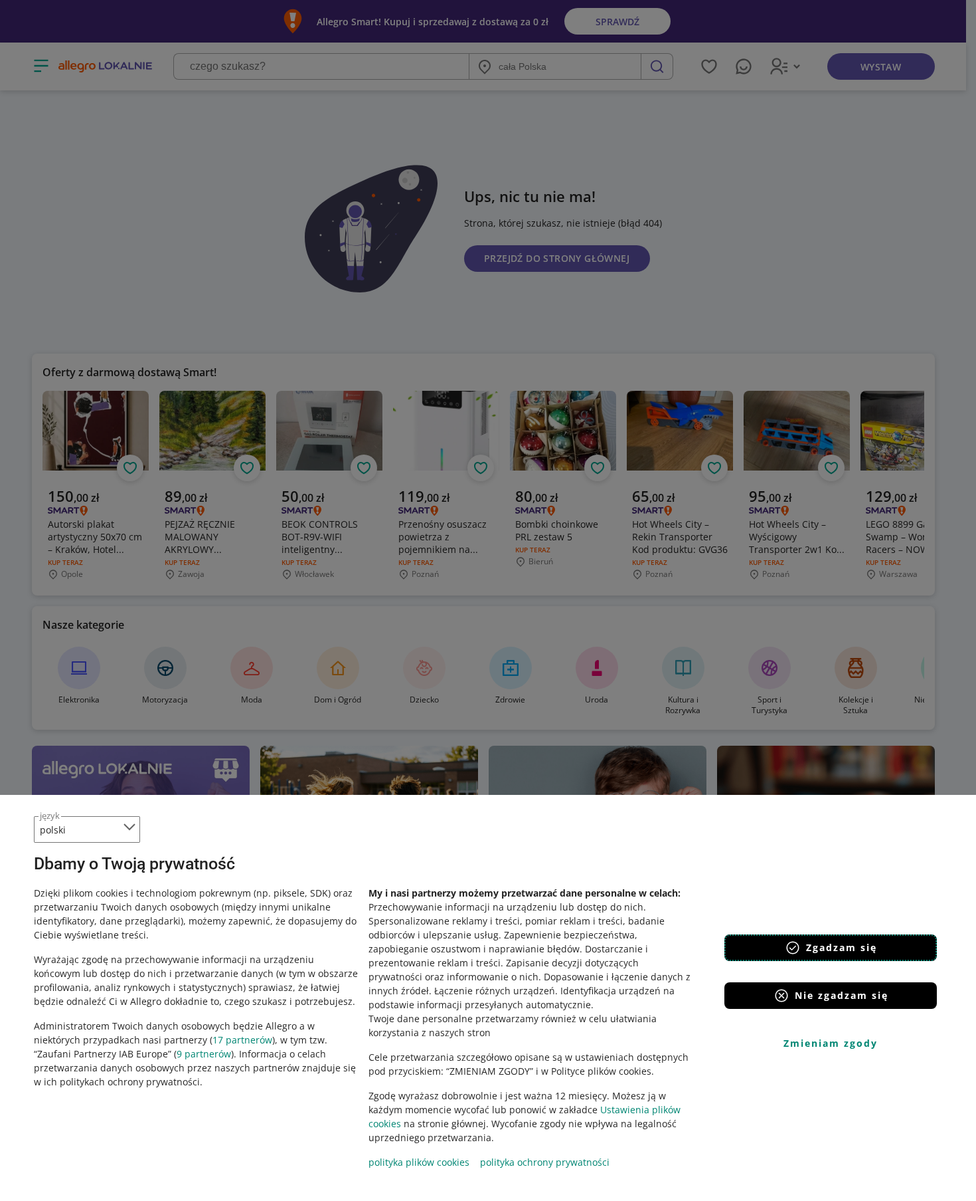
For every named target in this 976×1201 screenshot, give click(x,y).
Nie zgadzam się (841, 995)
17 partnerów (242, 1040)
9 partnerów (204, 1053)
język (50, 815)
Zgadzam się (841, 947)
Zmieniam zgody (830, 1043)
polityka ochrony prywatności (545, 1162)
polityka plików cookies (418, 1162)
